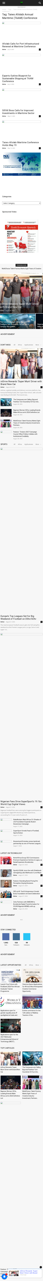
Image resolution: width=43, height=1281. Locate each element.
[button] (40, 3)
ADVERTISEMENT (8, 334)
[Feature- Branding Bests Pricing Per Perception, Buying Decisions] (6, 883)
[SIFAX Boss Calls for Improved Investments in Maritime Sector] (21, 98)
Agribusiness (28, 345)
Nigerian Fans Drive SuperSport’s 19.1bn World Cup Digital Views (21, 803)
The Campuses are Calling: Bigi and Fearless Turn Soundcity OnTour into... (31, 1069)
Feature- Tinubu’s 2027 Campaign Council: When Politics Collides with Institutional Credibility (25, 434)
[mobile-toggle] (3, 3)
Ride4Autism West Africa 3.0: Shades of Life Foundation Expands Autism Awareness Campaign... (27, 822)
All (14, 345)
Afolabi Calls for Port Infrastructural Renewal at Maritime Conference (20, 45)
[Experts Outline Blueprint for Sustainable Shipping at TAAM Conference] (21, 63)
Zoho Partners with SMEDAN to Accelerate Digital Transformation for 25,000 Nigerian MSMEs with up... (26, 904)
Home (4, 9)
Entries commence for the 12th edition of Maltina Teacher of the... (31, 1013)
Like (6, 934)
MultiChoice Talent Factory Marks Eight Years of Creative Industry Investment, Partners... (26, 423)
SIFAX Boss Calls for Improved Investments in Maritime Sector (18, 111)
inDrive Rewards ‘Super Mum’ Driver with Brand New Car (10, 1069)
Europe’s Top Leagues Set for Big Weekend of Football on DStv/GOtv (19, 617)
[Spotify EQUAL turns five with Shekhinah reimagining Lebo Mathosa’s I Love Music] (6, 873)
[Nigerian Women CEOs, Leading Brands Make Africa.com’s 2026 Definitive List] (6, 413)
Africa (20, 345)
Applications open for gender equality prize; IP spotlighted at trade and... (9, 1013)
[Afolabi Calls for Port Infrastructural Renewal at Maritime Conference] (21, 31)
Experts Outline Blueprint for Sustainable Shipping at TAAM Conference (17, 78)
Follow (16, 934)
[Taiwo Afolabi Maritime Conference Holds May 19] (21, 130)
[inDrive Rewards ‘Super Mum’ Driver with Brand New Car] (21, 363)
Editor (4, 49)
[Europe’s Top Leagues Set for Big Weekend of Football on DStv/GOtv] (21, 530)
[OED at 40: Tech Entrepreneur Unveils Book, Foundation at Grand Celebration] (6, 894)
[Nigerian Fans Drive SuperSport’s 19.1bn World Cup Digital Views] (21, 716)
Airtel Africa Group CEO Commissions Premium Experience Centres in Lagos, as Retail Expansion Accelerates (27, 860)
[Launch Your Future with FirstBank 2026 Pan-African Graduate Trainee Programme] (11, 975)
